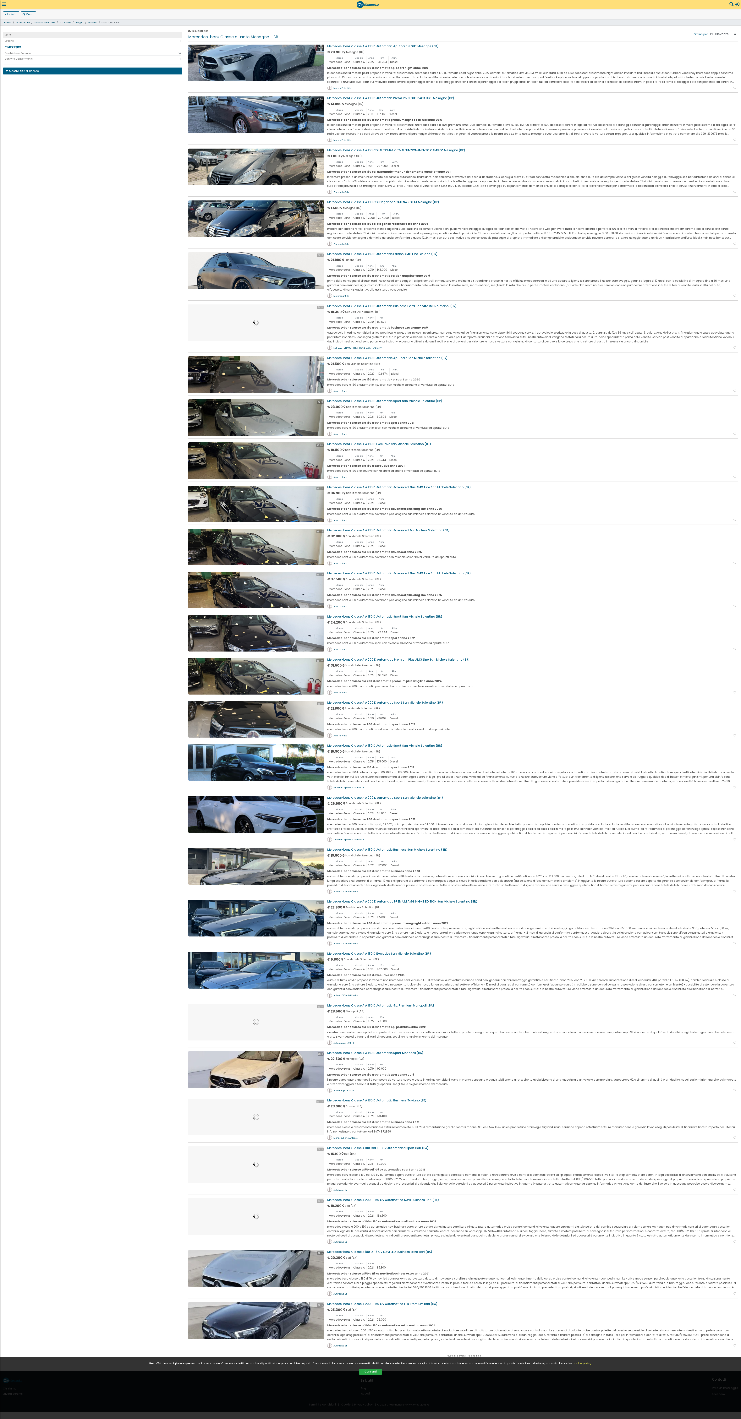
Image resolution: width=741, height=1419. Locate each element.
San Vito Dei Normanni (19, 59)
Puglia (80, 22)
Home (7, 22)
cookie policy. (582, 1363)
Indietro (12, 14)
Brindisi (92, 22)
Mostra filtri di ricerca (24, 71)
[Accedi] (737, 4)
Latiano (9, 41)
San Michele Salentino (18, 53)
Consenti (371, 1371)
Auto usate (23, 22)
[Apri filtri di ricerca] (731, 4)
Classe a (65, 22)
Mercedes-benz (45, 22)
